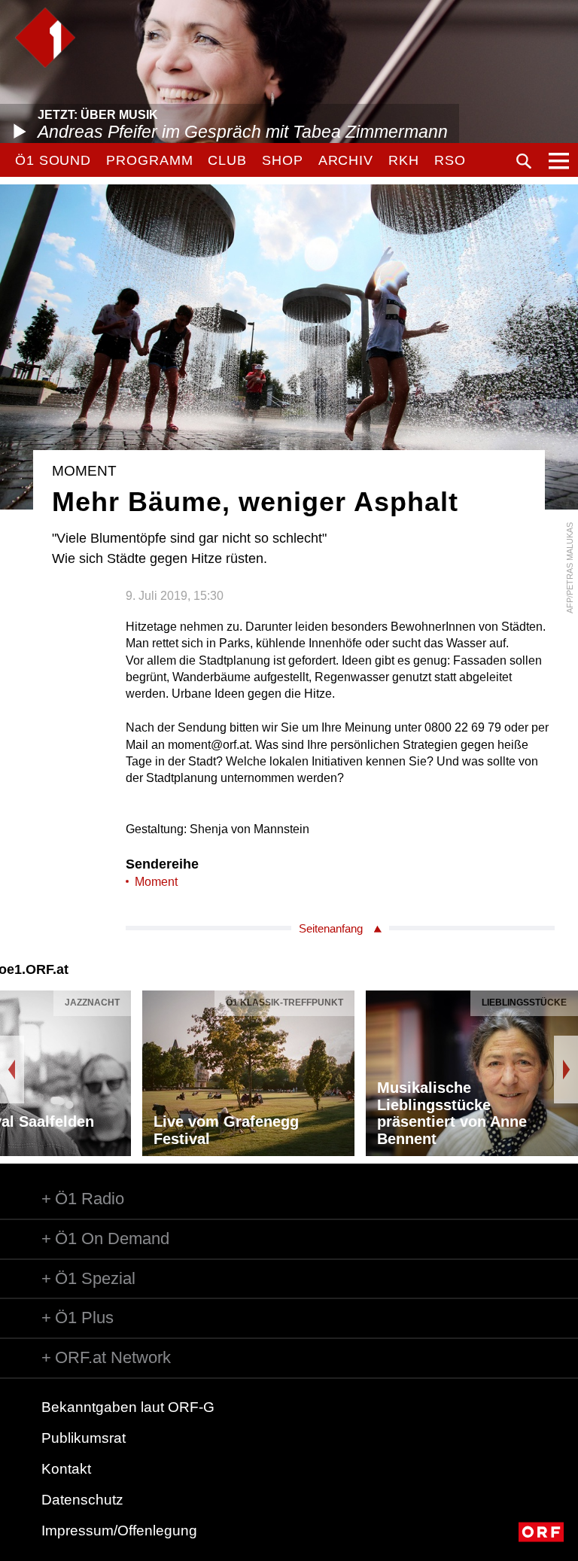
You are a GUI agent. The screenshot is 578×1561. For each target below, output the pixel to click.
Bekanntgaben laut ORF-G (127, 1407)
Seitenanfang (331, 928)
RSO (450, 160)
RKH (403, 160)
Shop (282, 160)
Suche (523, 161)
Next (566, 1069)
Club (227, 160)
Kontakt (66, 1469)
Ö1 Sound (53, 160)
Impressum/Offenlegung (119, 1530)
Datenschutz (82, 1500)
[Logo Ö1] (45, 38)
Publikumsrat (83, 1438)
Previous (12, 1069)
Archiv (345, 160)
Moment (156, 881)
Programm (149, 160)
